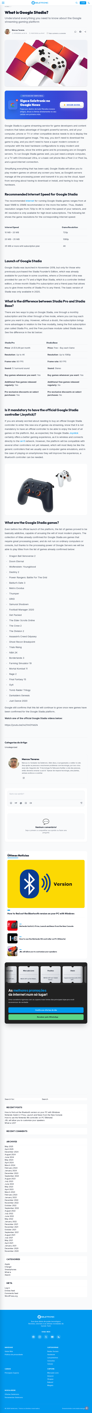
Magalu (50, 1385)
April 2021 (9, 1243)
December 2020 (11, 1248)
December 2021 (11, 1224)
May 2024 (9, 1160)
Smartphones (10, 1269)
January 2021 (10, 1246)
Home (7, 6)
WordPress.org (11, 1296)
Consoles (51, 1361)
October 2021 (10, 1229)
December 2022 (11, 1200)
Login (83, 2)
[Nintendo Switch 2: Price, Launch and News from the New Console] (46, 926)
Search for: (9, 1099)
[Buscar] (76, 2)
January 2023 (11, 1197)
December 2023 (11, 1173)
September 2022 (12, 1208)
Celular (50, 1364)
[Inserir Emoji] (11, 803)
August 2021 (10, 1235)
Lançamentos (52, 1358)
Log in (7, 1288)
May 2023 (9, 1187)
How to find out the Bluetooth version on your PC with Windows (32, 1112)
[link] (23, 778)
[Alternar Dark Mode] (89, 2)
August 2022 (10, 1211)
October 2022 (10, 1205)
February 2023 (11, 1195)
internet (30, 200)
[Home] (40, 2)
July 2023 (9, 1181)
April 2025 (9, 1149)
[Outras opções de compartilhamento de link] (85, 32)
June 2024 (9, 1157)
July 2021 (9, 1238)
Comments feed (11, 1293)
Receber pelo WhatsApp (47, 1017)
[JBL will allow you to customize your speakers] (46, 951)
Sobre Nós (9, 1351)
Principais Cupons (12, 1373)
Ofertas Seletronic (12, 1394)
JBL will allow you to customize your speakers (25, 1120)
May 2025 (9, 1146)
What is (8, 1272)
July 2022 (9, 1213)
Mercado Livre (53, 1373)
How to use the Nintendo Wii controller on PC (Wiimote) (29, 1117)
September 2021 (12, 1232)
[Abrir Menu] (3, 2)
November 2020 (12, 1251)
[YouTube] (52, 1337)
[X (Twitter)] (46, 1337)
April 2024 (9, 1162)
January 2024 (11, 1170)
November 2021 (11, 1227)
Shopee (50, 1379)
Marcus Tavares (18, 30)
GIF (16, 803)
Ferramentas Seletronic (14, 1397)
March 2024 (10, 1165)
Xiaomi (7, 1275)
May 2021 (9, 1240)
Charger (8, 1267)
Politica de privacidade (14, 1354)
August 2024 (10, 1154)
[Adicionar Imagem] (26, 803)
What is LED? (10, 1123)
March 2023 (10, 1192)
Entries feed (10, 1291)
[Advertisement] (46, 1061)
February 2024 (11, 1168)
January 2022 (11, 1221)
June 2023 (9, 1184)
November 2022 (12, 1203)
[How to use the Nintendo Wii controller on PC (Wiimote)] (46, 938)
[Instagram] (39, 1337)
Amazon (50, 1376)
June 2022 (9, 1216)
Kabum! (50, 1382)
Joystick (73, 433)
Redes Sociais (52, 1351)
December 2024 (12, 1152)
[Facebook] (33, 1337)
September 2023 (12, 1176)
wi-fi (22, 441)
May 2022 (9, 1219)
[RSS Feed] (58, 1337)
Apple (7, 1264)
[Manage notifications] (87, 1408)
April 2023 (9, 1189)
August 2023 (10, 1179)
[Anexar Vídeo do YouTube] (31, 803)
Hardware (51, 1354)
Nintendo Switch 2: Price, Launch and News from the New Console (33, 1115)
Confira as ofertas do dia (46, 1010)
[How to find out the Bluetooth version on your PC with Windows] (46, 889)
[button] (75, 32)
